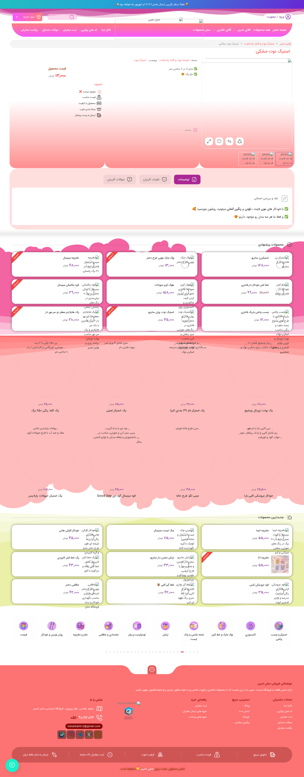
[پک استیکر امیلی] (116, 369)
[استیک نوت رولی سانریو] (185, 332)
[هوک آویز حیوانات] (185, 298)
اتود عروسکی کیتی (259, 585)
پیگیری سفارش (242, 723)
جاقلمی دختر (72, 585)
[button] (286, 370)
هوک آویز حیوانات (164, 285)
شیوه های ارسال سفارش (195, 712)
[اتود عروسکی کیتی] (280, 593)
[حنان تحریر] (156, 25)
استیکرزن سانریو (260, 258)
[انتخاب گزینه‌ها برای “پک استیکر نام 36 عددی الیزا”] (215, 370)
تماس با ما (244, 712)
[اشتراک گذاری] (240, 141)
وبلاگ (246, 706)
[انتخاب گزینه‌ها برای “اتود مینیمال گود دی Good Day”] (144, 456)
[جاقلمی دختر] (90, 595)
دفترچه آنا (263, 558)
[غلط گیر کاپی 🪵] (185, 593)
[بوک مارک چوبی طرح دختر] (185, 264)
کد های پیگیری (284, 712)
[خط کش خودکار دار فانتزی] (280, 291)
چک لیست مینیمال (164, 530)
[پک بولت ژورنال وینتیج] (259, 369)
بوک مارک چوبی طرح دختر (160, 258)
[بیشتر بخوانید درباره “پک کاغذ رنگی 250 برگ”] (73, 370)
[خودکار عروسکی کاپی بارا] (259, 454)
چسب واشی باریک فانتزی (255, 312)
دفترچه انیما (262, 530)
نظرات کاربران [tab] (151, 179)
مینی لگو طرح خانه (187, 495)
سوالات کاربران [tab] (116, 179)
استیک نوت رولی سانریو (161, 312)
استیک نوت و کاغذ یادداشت (259, 44)
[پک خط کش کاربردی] (90, 564)
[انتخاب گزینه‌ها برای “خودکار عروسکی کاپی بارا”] (286, 456)
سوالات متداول (285, 723)
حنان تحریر (147, 769)
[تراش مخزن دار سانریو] (185, 568)
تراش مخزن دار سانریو (162, 558)
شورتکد (245, 717)
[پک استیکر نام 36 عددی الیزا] (188, 369)
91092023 (82, 718)
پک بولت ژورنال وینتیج (259, 410)
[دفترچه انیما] (280, 541)
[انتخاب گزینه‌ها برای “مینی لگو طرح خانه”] (215, 456)
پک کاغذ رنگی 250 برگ (45, 410)
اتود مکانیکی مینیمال (68, 285)
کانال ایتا (288, 706)
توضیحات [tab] (184, 179)
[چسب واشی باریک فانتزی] (280, 332)
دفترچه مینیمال (71, 258)
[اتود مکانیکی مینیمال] (90, 300)
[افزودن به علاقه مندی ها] (271, 370)
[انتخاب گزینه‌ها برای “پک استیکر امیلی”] (144, 370)
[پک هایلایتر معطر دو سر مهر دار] (90, 330)
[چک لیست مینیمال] (185, 539)
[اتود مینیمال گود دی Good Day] (116, 454)
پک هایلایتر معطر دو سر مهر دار (62, 312)
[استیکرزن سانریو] (280, 264)
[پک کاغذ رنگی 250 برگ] (45, 369)
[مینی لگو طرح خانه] (188, 454)
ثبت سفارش (286, 717)
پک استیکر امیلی (116, 410)
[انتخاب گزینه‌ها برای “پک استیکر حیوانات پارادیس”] (73, 456)
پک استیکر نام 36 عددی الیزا (187, 410)
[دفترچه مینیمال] (90, 264)
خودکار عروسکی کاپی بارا (258, 495)
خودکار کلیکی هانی (69, 530)
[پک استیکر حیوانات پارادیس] (45, 454)
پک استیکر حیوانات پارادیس (45, 495)
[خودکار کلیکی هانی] (90, 541)
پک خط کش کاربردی (68, 558)
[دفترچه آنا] (280, 564)
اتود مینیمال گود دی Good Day (116, 495)
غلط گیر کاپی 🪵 (165, 585)
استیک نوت (140, 60)
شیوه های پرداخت (198, 717)
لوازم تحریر (285, 44)
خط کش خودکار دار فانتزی (255, 285)
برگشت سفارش (284, 728)
